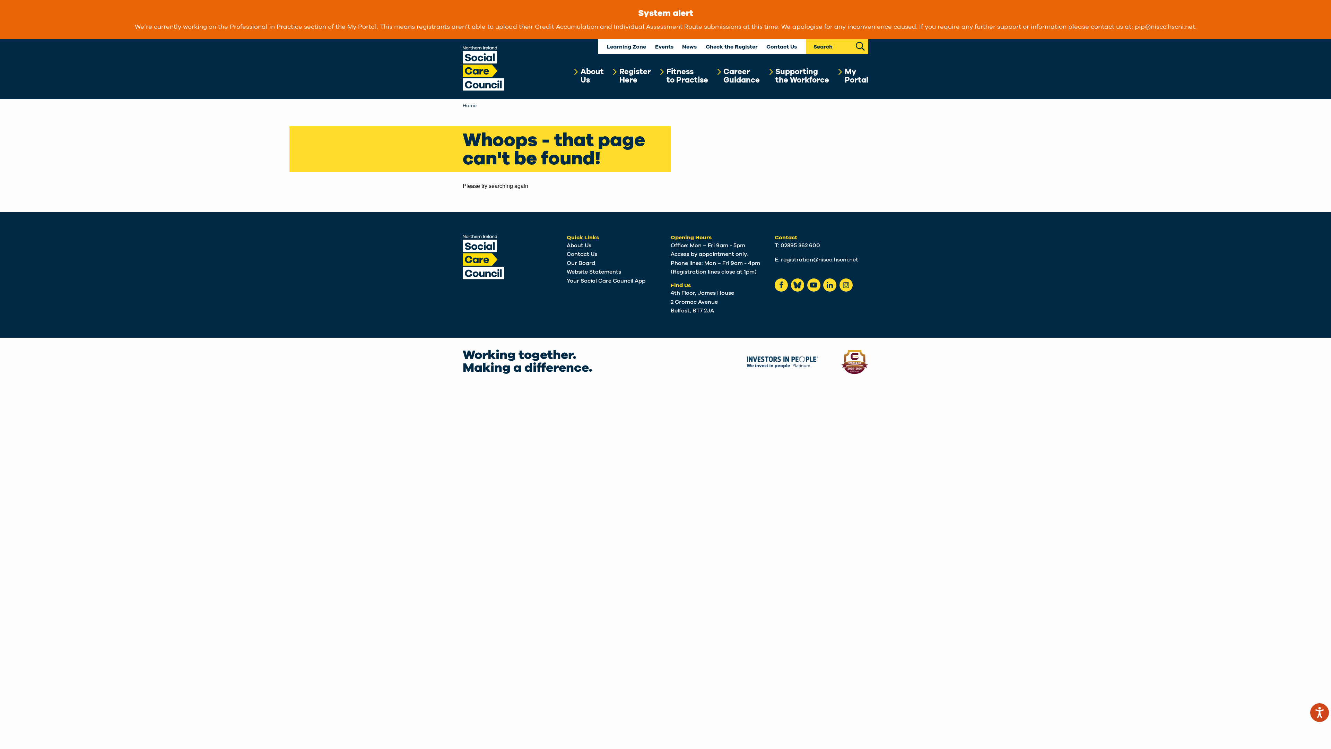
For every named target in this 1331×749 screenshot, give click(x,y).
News (689, 47)
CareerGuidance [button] (741, 76)
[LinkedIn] (829, 285)
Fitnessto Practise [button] (687, 76)
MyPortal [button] (856, 76)
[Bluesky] (797, 285)
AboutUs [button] (592, 76)
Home (470, 105)
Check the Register (732, 47)
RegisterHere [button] (635, 76)
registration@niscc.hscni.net (819, 259)
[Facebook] (781, 285)
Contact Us (781, 47)
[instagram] (846, 285)
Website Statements (594, 272)
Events (664, 47)
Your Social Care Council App (606, 281)
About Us (579, 245)
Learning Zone (626, 47)
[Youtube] (813, 285)
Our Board (581, 263)
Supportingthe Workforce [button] (802, 76)
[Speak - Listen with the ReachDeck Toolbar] (1319, 712)
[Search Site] (860, 45)
